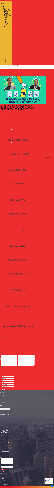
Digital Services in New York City (5, 449)
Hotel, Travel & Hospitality (7, 59)
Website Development (7, 25)
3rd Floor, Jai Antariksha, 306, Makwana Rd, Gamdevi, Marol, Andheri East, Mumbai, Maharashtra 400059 (4, 417)
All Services (6, 47)
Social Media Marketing (6, 13)
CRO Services (6, 46)
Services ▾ (2, 434)
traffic (23, 184)
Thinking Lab (5, 61)
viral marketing (21, 126)
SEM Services (6, 26)
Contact (3, 63)
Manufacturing (7, 51)
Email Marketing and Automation (7, 15)
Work (3, 6)
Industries (4, 48)
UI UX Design (6, 9)
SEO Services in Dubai (5, 445)
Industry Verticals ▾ (4, 438)
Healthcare (6, 52)
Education (6, 54)
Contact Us (3, 401)
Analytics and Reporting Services (8, 30)
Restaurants (6, 57)
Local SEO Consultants (6, 39)
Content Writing (7, 22)
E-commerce (6, 60)
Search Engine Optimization (7, 11)
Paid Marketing (4, 428)
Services (4, 8)
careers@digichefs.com (5, 481)
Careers (4, 62)
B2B (4, 50)
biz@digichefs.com (4, 475)
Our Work (3, 396)
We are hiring (47, 157)
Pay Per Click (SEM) (8, 23)
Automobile (6, 56)
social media (24, 213)
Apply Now (7, 480)
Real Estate (6, 55)
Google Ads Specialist (6, 28)
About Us (4, 64)
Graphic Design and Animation (7, 32)
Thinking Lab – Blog (5, 399)
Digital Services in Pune (5, 450)
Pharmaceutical (7, 49)
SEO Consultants (7, 40)
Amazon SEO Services (6, 36)
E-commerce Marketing (6, 19)
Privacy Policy (30, 486)
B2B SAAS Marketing (6, 17)
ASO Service (6, 37)
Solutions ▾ (2, 436)
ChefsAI (3, 7)
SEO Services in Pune (5, 451)
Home (3, 395)
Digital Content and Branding (5, 431)
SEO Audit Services (8, 41)
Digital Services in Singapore (5, 447)
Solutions (3, 398)
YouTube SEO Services (7, 43)
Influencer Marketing (6, 21)
